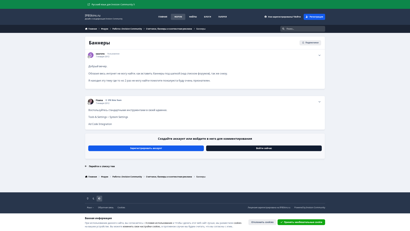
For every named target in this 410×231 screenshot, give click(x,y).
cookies (238, 222)
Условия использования (158, 222)
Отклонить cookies (262, 222)
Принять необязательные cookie (303, 222)
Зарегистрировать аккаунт (146, 148)
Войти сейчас (264, 148)
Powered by (309, 207)
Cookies (121, 207)
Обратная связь (106, 207)
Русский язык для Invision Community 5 (113, 4)
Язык (89, 207)
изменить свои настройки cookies (141, 226)
